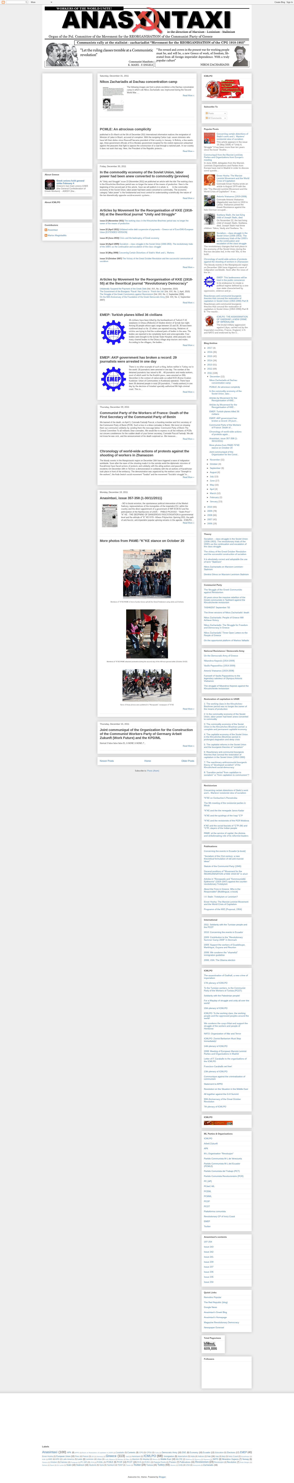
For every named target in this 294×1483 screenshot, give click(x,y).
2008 (210, 515)
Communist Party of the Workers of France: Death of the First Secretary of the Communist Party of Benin (144, 415)
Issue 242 (208, 1252)
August (213, 472)
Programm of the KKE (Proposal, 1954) (223, 909)
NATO (215, 1459)
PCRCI (147, 1462)
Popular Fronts (160, 1462)
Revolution (231, 1462)
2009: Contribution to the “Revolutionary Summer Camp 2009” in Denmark (223, 938)
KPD (57, 1459)
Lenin (79, 1459)
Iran (209, 1456)
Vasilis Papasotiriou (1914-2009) (219, 665)
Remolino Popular (212, 1297)
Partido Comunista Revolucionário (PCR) (223, 1176)
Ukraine (173, 1465)
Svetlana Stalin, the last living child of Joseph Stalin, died (231, 216)
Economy (194, 1452)
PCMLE (109, 1462)
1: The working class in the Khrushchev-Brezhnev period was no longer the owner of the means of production (225, 706)
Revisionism (202, 1462)
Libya (99, 1459)
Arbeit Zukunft (211, 1143)
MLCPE (179, 1459)
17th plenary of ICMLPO (215, 983)
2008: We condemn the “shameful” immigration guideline (221, 953)
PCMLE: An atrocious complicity (125, 129)
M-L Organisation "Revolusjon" (219, 1153)
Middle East (166, 1459)
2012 (210, 368)
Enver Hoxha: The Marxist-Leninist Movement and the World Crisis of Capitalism (233, 178)
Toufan (207, 1226)
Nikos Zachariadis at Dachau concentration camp (138, 82)
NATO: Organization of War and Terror (222, 1033)
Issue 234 (208, 1282)
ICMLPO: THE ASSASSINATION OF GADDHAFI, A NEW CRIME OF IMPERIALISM (232, 319)
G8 (93, 1456)
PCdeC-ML (209, 1186)
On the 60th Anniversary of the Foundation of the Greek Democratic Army (132, 297)
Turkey (161, 1465)
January (214, 501)
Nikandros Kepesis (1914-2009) (219, 661)
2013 (210, 364)
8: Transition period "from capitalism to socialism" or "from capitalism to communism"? (226, 773)
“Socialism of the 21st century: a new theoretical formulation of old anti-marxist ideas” (223, 859)
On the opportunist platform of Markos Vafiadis (226, 640)
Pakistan (64, 1462)
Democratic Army (169, 1452)
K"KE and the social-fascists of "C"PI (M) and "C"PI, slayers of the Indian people (225, 826)
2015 (210, 356)
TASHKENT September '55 (217, 607)
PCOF (207, 1201)
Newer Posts (107, 761)
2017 (210, 348)
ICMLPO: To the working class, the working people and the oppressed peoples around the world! (226, 1016)
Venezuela (196, 1465)
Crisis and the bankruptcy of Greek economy (139, 238)
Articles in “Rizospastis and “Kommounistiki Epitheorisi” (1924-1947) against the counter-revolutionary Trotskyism (226, 881)
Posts (211, 113)
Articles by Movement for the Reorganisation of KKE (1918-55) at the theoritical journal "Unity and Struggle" (146, 212)
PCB (92, 1462)
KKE (50, 1459)
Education (219, 1452)
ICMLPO (208, 1138)
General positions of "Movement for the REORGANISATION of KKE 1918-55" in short (226, 872)
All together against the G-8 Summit (221, 1094)
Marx (127, 1459)
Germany (100, 1456)
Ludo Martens (110, 1459)
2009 (210, 511)
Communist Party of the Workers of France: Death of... (225, 426)
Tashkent (111, 1465)
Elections (231, 1452)
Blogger (162, 1477)
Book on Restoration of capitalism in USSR (97, 1452)
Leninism (90, 1459)
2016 (210, 352)
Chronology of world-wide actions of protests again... (225, 432)
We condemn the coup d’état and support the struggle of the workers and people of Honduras (226, 1026)
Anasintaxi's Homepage (215, 1317)
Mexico (155, 1459)
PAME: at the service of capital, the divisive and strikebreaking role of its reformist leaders (226, 834)
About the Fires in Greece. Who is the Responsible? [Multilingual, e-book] (222, 890)
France (85, 1456)
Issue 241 (208, 1257)
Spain (52, 1465)
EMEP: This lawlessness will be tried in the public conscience (232, 278)
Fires (77, 1456)
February (214, 497)
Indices (201, 1456)
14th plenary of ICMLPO (215, 1046)
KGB (43, 1459)
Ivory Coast (233, 1456)
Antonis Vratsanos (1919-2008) (232, 196)
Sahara (44, 1465)
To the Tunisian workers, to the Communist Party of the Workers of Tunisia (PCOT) (224, 989)
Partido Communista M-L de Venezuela (223, 1158)
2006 (210, 523)
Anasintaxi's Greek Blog (215, 1312)
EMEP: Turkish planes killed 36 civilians (131, 315)
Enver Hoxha (47, 1456)
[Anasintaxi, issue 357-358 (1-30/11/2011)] (110, 529)
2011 (210, 373)
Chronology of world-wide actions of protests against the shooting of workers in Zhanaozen (144, 453)
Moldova (189, 1459)
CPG (141, 1452)
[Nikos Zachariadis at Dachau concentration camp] (112, 112)
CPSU (149, 1452)
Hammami (136, 1456)
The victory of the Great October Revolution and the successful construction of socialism (225, 552)
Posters (172, 1462)
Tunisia (149, 1465)
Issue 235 (208, 1277)
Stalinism (80, 1465)
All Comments (215, 118)
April (212, 489)
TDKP (120, 1465)
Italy (223, 1456)
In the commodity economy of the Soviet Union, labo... (225, 392)
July (212, 476)
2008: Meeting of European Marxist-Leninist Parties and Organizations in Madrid (225, 1052)
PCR (139, 1462)
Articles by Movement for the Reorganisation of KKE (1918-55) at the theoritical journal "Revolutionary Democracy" (146, 281)
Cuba (157, 1452)
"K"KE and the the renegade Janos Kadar (224, 810)
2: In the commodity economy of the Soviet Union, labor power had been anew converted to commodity (226, 716)
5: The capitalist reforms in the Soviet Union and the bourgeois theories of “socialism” (225, 745)
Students (92, 1465)
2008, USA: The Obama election (219, 960)
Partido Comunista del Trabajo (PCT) (222, 1171)
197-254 (208, 1241)
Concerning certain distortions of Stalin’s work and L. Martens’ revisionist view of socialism (232, 136)
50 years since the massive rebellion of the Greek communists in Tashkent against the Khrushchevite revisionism (224, 600)
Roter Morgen (245, 1462)
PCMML (208, 1196)
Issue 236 (208, 1272)
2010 (210, 507)
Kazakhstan (245, 1456)
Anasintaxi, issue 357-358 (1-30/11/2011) (131, 498)
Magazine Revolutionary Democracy (221, 1322)
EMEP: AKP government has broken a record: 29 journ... (223, 419)
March (213, 493)
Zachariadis (208, 1465)
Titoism (128, 1465)
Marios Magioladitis (57, 235)
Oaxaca (45, 1462)
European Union (63, 1456)
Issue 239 (208, 1262)
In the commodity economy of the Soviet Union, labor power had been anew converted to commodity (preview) (144, 174)
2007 (210, 519)
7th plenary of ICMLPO (215, 1106)
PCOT (207, 1206)
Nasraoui (207, 1459)
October (214, 464)
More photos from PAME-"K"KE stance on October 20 (142, 541)
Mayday (146, 1459)
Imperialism (182, 1456)
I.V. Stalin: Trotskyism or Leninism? (221, 896)
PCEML (207, 1191)
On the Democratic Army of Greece (221, 655)
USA (188, 1465)
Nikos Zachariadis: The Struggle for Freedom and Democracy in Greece (226, 626)
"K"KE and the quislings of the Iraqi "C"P (223, 815)
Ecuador (206, 1452)
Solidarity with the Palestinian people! (222, 995)
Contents (131, 1452)
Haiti (127, 1456)
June (212, 480)
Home (147, 761)
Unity (180, 1465)
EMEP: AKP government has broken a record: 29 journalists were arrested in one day (138, 359)
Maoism (120, 1459)
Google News (210, 1307)
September (215, 468)
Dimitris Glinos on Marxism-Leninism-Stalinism (226, 574)
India (193, 1456)
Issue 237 (208, 1267)
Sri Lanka (60, 1465)
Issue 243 (208, 1247)
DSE (184, 1452)
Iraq (217, 1456)
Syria (102, 1465)
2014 (210, 360)
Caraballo (120, 1452)
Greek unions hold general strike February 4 (70, 182)
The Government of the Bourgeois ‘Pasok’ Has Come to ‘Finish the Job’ (132, 291)
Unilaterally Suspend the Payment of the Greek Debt (123, 289)
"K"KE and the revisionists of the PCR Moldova (226, 820)
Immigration (169, 1456)
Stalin (69, 1465)
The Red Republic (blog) (216, 1302)
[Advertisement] (67, 120)
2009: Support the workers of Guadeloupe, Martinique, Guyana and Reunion (224, 946)
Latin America (68, 1459)
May (212, 485)
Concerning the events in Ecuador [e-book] (224, 851)
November (215, 459)
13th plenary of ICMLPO (215, 1071)
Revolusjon (219, 1462)
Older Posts (187, 761)
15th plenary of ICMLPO (215, 1008)
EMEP (207, 1221)
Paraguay (74, 1462)
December (215, 376)
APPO (77, 1452)
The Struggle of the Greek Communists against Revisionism (126, 294)
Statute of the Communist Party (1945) (222, 866)
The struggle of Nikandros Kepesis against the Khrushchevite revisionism (226, 687)
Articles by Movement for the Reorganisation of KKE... (223, 399)
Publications (185, 1462)
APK (206, 1148)
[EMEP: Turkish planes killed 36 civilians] (113, 345)
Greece (111, 1456)
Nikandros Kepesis (230, 1459)
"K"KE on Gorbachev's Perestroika (220, 798)
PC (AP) (208, 1181)
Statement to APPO (213, 1084)
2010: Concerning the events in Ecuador (223, 932)
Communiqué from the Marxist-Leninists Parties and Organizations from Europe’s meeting (223, 157)
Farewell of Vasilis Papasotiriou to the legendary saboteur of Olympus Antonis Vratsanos (223, 678)
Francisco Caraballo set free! (218, 1066)
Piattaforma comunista (215, 1211)
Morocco (198, 1459)
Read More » (188, 95)
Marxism (135, 1459)
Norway (245, 1459)
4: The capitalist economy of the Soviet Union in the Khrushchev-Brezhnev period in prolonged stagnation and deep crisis (226, 737)
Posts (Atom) (153, 771)
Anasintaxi (53, 230)
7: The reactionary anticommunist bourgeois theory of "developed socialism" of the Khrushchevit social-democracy (225, 765)
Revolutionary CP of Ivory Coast (219, 1216)
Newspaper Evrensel (214, 1327)
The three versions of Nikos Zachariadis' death (226, 612)
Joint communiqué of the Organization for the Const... (224, 453)
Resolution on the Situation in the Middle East (226, 1089)
